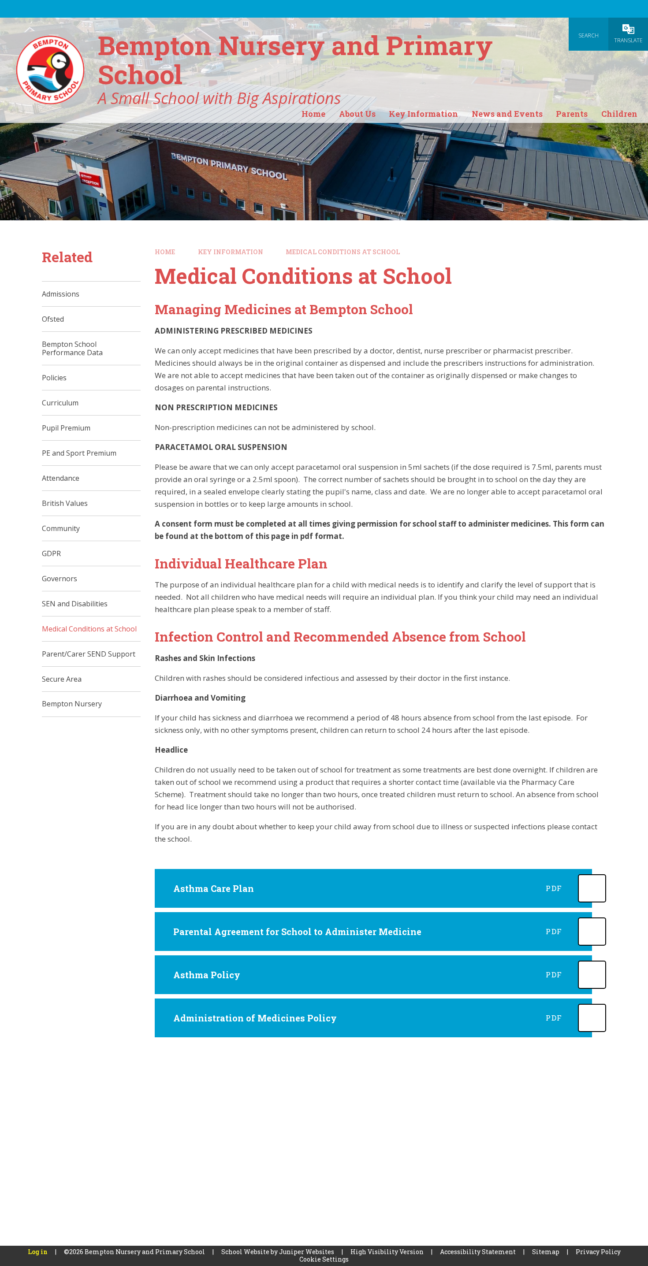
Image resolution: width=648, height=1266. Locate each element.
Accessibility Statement (478, 1251)
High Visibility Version (387, 1251)
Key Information (230, 252)
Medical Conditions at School (343, 252)
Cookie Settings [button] (324, 1259)
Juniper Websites (306, 1251)
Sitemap (545, 1251)
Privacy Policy (598, 1251)
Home (165, 252)
